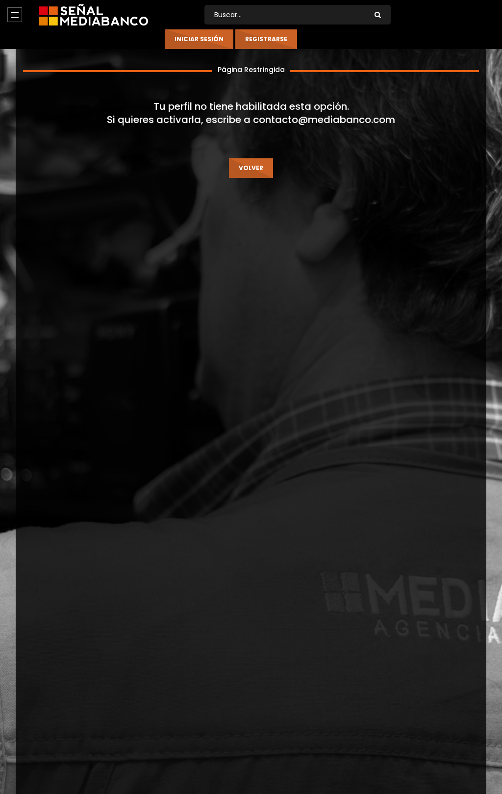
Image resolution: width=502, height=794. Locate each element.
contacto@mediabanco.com (324, 119)
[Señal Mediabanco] (93, 14)
